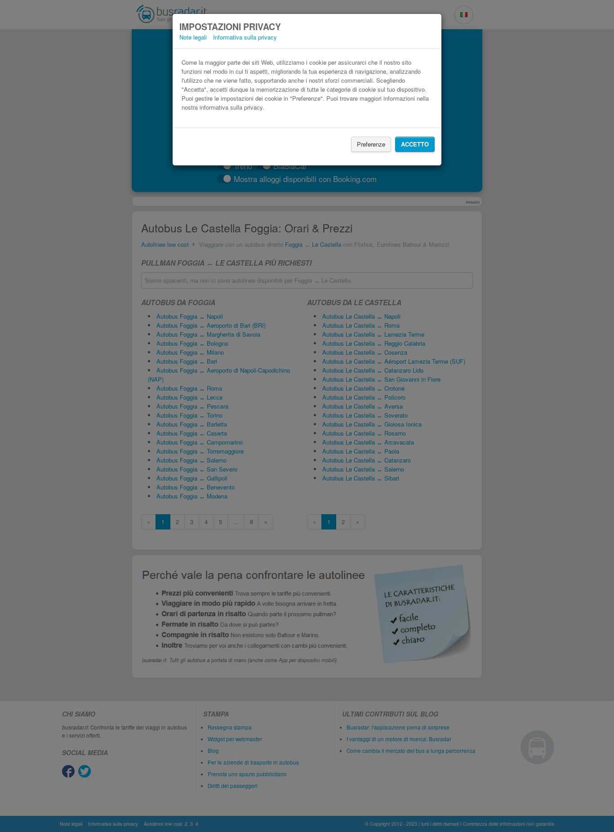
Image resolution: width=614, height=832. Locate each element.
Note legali (193, 37)
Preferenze (371, 144)
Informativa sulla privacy (245, 37)
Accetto (415, 144)
